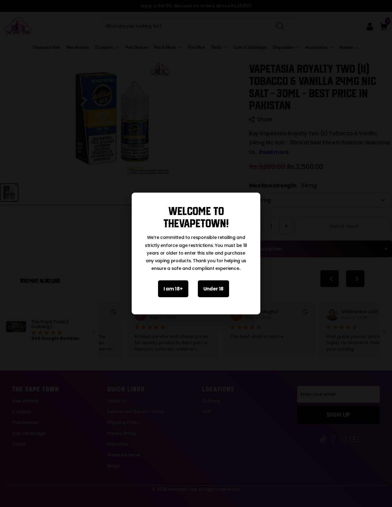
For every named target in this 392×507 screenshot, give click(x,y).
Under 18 (213, 289)
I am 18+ (173, 289)
